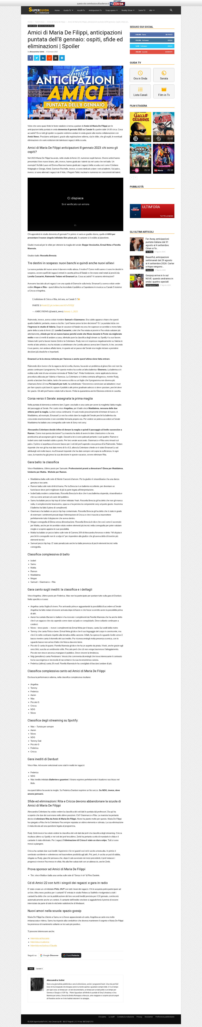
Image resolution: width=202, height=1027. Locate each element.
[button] (171, 10)
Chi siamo (102, 1017)
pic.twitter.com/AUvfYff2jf (62, 305)
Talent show (39, 22)
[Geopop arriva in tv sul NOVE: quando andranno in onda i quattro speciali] (137, 281)
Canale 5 (39, 969)
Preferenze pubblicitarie (165, 1017)
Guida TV (67, 10)
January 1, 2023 (71, 311)
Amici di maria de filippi (56, 22)
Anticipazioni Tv (95, 10)
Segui (170, 40)
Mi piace (169, 34)
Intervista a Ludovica (40, 942)
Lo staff (111, 1017)
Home (57, 10)
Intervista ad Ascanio (40, 938)
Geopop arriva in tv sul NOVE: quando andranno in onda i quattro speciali (159, 278)
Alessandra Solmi (37, 52)
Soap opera (110, 10)
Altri (150, 10)
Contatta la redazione (125, 1017)
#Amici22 (45, 305)
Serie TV (142, 10)
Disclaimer (149, 1017)
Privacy (139, 1017)
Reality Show (127, 10)
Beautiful (149, 270)
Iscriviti (168, 52)
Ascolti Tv (81, 10)
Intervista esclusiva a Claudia (44, 945)
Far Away (149, 252)
